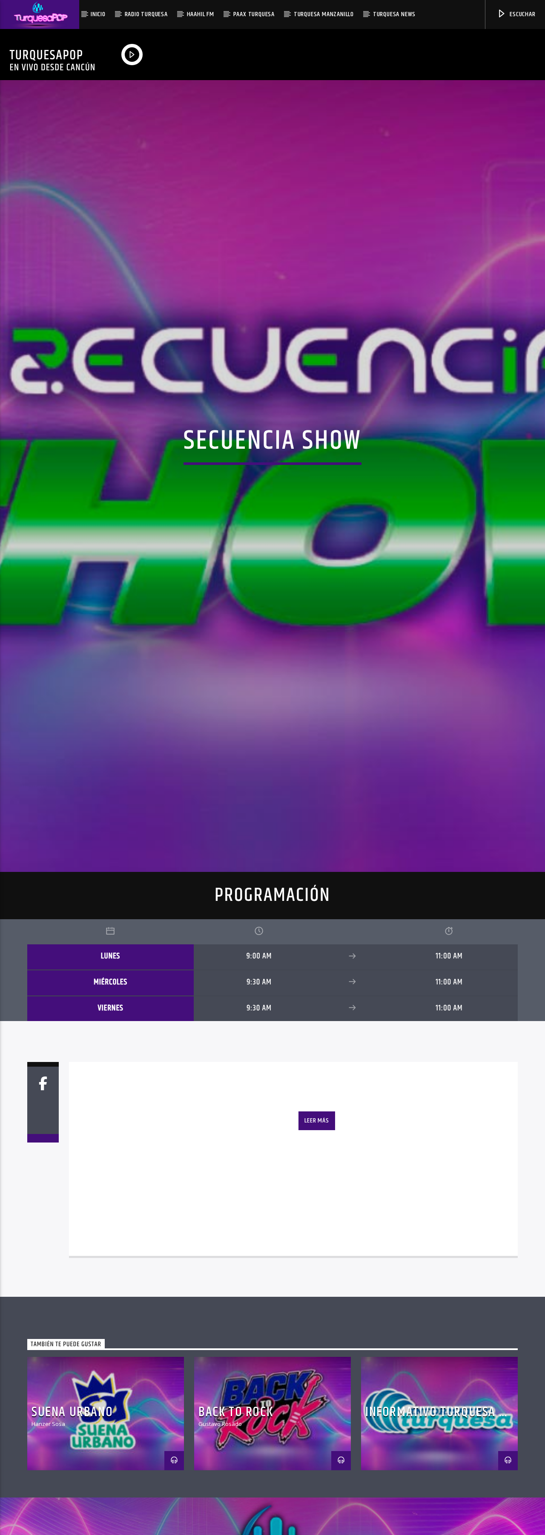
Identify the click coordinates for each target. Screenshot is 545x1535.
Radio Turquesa (146, 14)
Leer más (316, 1188)
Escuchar (521, 14)
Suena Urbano (72, 1479)
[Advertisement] (266, 53)
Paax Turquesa (254, 14)
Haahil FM (200, 14)
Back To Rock (235, 1479)
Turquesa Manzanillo (324, 14)
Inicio (98, 14)
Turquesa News (394, 14)
